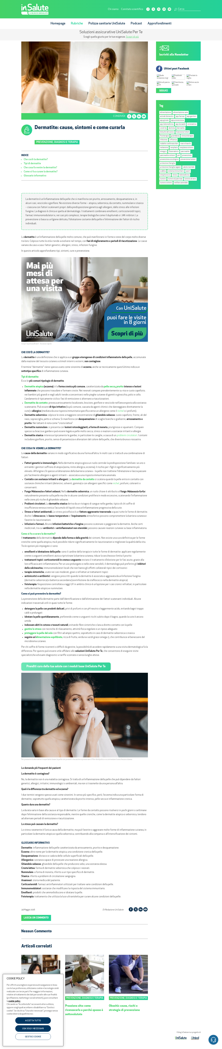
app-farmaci (180, 116)
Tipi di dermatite (32, 163)
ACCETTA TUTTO (33, 1021)
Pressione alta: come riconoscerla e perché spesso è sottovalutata (84, 1010)
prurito (120, 387)
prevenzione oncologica (169, 159)
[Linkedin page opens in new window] (158, 9)
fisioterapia (164, 136)
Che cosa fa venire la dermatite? (40, 167)
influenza (173, 140)
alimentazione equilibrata (49, 637)
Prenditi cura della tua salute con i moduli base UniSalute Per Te (65, 666)
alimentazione (165, 112)
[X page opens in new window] (153, 9)
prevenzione (187, 155)
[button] (213, 1040)
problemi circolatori (127, 435)
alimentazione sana (180, 112)
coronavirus (191, 124)
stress (174, 175)
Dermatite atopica (34, 387)
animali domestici (167, 116)
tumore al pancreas (175, 179)
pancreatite (185, 151)
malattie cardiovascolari (169, 144)
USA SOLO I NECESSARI (33, 1029)
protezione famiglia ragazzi (170, 167)
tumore (163, 179)
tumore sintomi (166, 183)
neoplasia (174, 148)
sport (188, 171)
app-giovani (164, 120)
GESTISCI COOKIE (33, 1037)
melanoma (164, 148)
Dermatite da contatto (36, 403)
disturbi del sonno (167, 132)
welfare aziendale (181, 183)
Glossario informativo (35, 176)
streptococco (165, 175)
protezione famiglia (167, 163)
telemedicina (184, 175)
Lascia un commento (36, 918)
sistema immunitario (176, 171)
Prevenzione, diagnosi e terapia (57, 142)
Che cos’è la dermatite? (36, 159)
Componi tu (84, 37)
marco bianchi (185, 144)
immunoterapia (187, 136)
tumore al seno (190, 179)
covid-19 (163, 128)
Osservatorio (174, 151)
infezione (163, 140)
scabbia (163, 171)
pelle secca (109, 387)
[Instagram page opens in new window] (164, 9)
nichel (121, 411)
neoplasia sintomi (186, 148)
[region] (33, 1010)
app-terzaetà (180, 124)
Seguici (163, 91)
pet (178, 155)
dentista (172, 128)
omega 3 (163, 151)
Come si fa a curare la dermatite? (41, 172)
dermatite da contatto (83, 479)
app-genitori (191, 116)
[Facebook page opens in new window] (148, 9)
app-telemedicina (166, 124)
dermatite (181, 128)
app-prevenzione (177, 120)
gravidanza (175, 136)
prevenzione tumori (188, 159)
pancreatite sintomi (167, 155)
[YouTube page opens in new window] (169, 9)
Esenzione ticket (182, 132)
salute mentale (188, 167)
